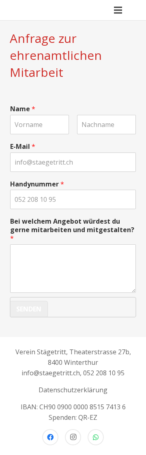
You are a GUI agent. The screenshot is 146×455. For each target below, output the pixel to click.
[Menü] (118, 10)
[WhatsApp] (96, 437)
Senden (28, 309)
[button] (135, 10)
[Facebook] (50, 437)
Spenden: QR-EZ (73, 417)
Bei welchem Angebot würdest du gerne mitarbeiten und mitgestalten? (72, 229)
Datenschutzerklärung (73, 389)
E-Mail (22, 146)
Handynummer (37, 184)
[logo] (15, 10)
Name (22, 109)
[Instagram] (73, 437)
